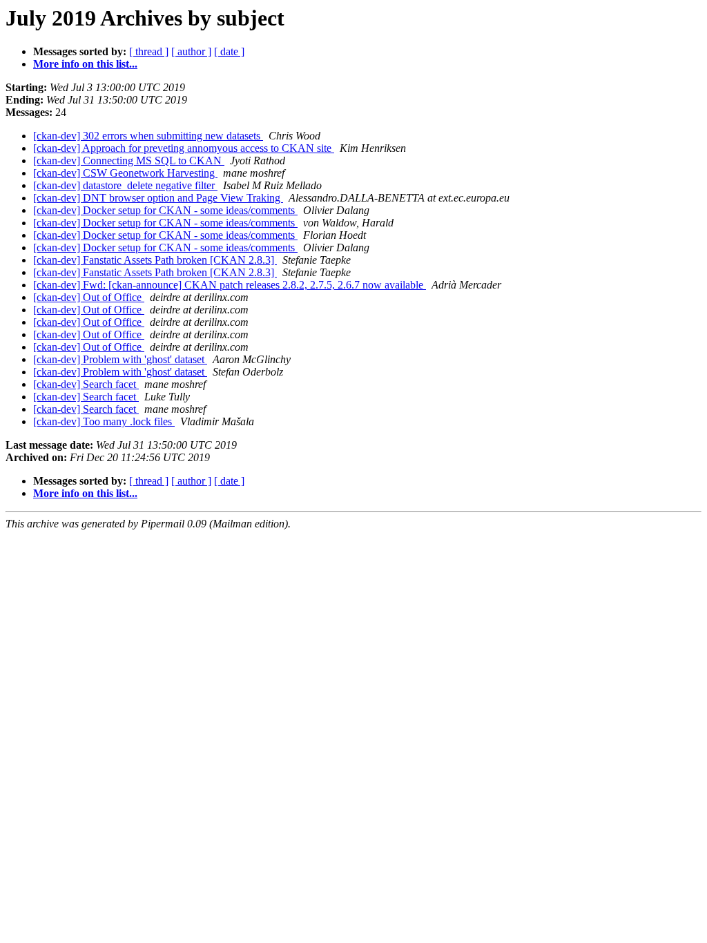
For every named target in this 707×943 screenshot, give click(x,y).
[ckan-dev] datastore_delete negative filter (125, 185)
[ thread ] (148, 51)
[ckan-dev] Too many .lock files (104, 421)
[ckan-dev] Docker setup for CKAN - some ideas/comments (165, 210)
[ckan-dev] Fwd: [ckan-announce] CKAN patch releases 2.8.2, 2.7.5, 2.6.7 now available (229, 285)
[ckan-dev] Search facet (86, 384)
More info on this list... (85, 64)
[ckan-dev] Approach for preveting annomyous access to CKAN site (183, 148)
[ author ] (191, 51)
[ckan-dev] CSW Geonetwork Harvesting (125, 173)
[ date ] (229, 51)
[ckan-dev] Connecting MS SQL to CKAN (128, 160)
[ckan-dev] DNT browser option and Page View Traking (158, 198)
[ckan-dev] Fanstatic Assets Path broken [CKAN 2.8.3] (155, 260)
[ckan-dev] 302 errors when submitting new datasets (148, 136)
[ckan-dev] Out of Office (88, 297)
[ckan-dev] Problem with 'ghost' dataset (120, 359)
